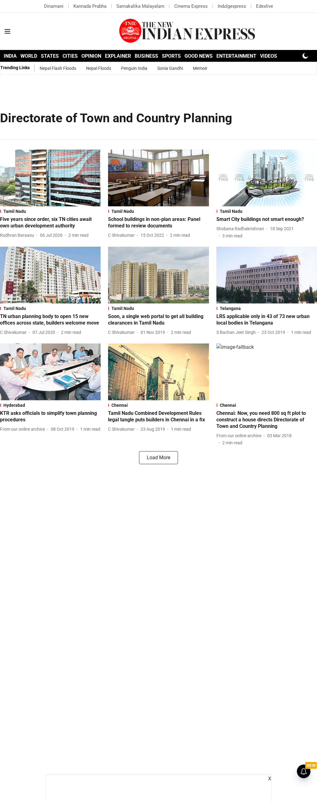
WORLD (28, 56)
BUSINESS (146, 56)
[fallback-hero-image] (50, 178)
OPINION (91, 56)
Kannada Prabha (89, 6)
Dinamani (53, 6)
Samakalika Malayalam (140, 6)
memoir (200, 68)
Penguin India (134, 68)
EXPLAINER (118, 56)
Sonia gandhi (170, 68)
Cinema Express (191, 6)
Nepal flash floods (58, 68)
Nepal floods (98, 68)
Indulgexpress (232, 6)
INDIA (10, 56)
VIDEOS (268, 56)
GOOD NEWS (199, 56)
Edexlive (264, 6)
